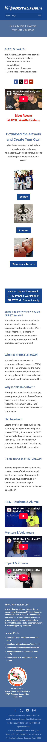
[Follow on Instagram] (26, 82)
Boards (23, 196)
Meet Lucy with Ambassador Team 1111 (23, 644)
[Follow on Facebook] (16, 82)
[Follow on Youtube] (31, 82)
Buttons (23, 230)
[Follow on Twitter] (21, 82)
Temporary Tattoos (24, 264)
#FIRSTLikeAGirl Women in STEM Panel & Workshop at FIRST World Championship (23, 296)
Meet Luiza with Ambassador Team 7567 (23, 648)
